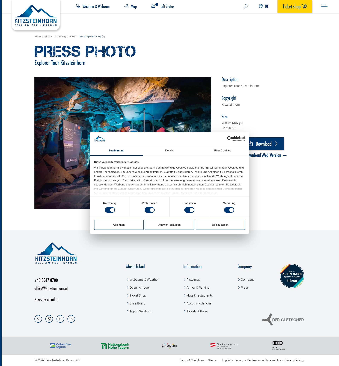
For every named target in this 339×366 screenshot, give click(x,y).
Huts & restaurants (200, 295)
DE (267, 6)
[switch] (150, 210)
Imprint (226, 360)
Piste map (194, 279)
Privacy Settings (295, 360)
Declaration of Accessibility (264, 360)
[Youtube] (71, 319)
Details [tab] (169, 150)
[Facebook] (38, 319)
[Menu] (324, 6)
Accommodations (199, 303)
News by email (44, 299)
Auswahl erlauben (169, 224)
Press (245, 287)
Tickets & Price (197, 311)
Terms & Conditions (192, 360)
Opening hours (140, 287)
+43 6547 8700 (46, 280)
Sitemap (213, 360)
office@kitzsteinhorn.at (51, 288)
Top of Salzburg (140, 311)
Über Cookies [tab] (222, 150)
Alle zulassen (220, 224)
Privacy (239, 360)
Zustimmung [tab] (116, 150)
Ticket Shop (138, 295)
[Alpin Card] (292, 276)
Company (247, 279)
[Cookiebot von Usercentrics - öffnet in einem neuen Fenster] (229, 138)
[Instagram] (49, 319)
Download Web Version (262, 155)
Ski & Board (137, 303)
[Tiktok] (60, 319)
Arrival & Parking (198, 287)
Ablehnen (119, 224)
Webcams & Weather (144, 279)
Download (263, 144)
